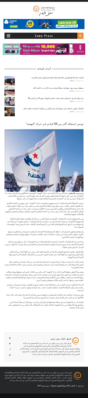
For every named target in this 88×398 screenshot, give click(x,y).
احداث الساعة (80, 81)
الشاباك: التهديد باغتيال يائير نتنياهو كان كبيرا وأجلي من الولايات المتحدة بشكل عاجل (53, 108)
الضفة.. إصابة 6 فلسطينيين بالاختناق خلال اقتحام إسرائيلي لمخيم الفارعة (58, 77)
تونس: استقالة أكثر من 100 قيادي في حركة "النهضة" (55, 124)
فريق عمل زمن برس (61, 338)
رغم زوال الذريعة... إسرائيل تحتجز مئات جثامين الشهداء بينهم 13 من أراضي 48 (56, 98)
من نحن (80, 385)
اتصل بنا (72, 385)
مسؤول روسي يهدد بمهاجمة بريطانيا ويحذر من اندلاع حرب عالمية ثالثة (58, 87)
